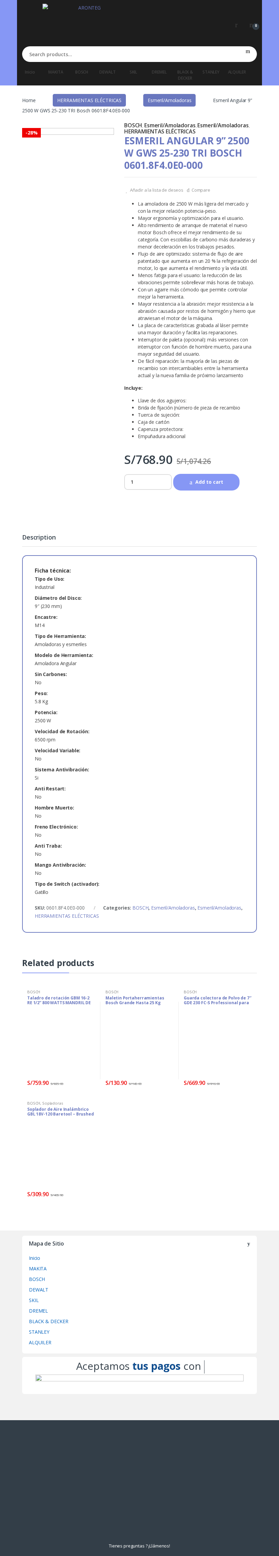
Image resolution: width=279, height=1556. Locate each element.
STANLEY (210, 72)
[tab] (38, 540)
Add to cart (209, 482)
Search (248, 54)
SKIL (133, 72)
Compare (201, 190)
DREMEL (159, 72)
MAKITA (55, 72)
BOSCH (81, 72)
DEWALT (107, 72)
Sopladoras (52, 1103)
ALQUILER (237, 72)
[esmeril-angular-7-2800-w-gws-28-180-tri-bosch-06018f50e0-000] (68, 174)
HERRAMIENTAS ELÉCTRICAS (89, 100)
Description (38, 537)
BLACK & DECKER (185, 75)
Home (28, 100)
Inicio (30, 72)
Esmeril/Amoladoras (169, 100)
